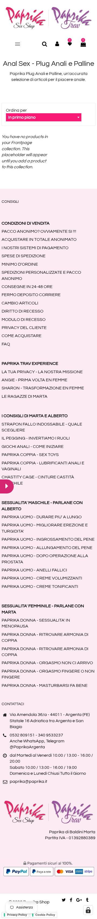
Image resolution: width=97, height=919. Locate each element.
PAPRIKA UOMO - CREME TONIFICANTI (40, 586)
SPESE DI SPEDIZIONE (24, 256)
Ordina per (16, 110)
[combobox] (43, 117)
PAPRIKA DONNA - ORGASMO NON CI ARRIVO (47, 663)
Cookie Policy (45, 915)
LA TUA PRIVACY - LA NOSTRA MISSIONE (42, 372)
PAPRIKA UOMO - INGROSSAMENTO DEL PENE (48, 539)
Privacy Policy (17, 915)
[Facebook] (71, 900)
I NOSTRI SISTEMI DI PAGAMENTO (35, 248)
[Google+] (79, 900)
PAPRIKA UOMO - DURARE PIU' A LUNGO (42, 517)
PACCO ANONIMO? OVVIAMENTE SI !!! (39, 231)
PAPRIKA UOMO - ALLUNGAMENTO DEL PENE (47, 548)
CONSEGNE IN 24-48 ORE (27, 286)
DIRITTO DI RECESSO (22, 311)
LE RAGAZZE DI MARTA (24, 396)
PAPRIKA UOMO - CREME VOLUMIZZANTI (42, 578)
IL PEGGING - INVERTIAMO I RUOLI (36, 438)
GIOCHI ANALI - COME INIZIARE (33, 446)
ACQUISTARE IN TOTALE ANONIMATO (39, 239)
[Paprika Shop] (48, 18)
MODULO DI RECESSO (24, 319)
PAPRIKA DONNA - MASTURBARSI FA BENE (45, 685)
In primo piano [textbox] (22, 117)
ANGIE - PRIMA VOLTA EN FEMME (34, 380)
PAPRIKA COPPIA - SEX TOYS (30, 454)
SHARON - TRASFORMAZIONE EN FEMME (43, 388)
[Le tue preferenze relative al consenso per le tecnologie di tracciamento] (88, 910)
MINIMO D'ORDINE (20, 264)
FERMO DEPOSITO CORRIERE (31, 295)
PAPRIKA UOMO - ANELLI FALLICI (34, 570)
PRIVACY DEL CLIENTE (24, 327)
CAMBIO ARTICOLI (20, 303)
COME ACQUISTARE (21, 336)
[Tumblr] (87, 900)
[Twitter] (64, 900)
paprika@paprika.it (28, 781)
